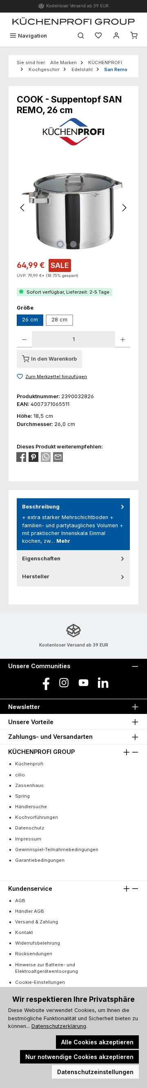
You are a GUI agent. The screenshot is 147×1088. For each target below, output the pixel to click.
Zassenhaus (29, 785)
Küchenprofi (29, 764)
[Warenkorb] (134, 35)
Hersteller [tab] (35, 576)
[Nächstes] (124, 207)
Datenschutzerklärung (58, 1026)
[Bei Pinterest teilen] (33, 457)
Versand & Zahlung (36, 922)
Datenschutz (29, 828)
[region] (73, 208)
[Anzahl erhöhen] (122, 339)
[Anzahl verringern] (24, 339)
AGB (20, 900)
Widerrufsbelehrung (37, 943)
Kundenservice (30, 888)
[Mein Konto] (116, 35)
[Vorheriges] (23, 207)
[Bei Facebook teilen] (21, 457)
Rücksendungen (33, 953)
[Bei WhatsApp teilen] (46, 457)
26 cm (30, 320)
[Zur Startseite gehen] (73, 21)
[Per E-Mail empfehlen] (58, 457)
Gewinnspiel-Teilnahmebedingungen (56, 849)
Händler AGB (29, 911)
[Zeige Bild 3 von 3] (86, 244)
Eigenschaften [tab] (41, 558)
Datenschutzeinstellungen (95, 1071)
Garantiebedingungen (40, 860)
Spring (22, 796)
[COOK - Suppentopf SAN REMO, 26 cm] (73, 208)
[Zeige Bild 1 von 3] (60, 244)
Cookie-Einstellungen (40, 982)
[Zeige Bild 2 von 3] (73, 244)
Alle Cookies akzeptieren (97, 1042)
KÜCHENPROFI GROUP (41, 751)
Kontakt (24, 932)
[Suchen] (81, 35)
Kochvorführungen (36, 817)
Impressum (28, 839)
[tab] (73, 524)
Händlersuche (31, 806)
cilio (20, 775)
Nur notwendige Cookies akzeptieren (79, 1056)
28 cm (59, 320)
